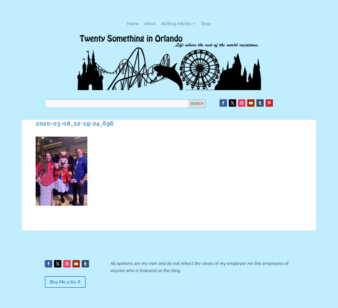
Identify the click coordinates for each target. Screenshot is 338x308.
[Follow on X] (232, 103)
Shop (206, 24)
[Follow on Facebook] (223, 103)
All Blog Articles (176, 24)
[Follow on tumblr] (260, 103)
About (150, 24)
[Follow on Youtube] (251, 103)
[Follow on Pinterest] (269, 103)
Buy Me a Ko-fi (65, 282)
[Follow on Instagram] (241, 103)
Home (133, 24)
